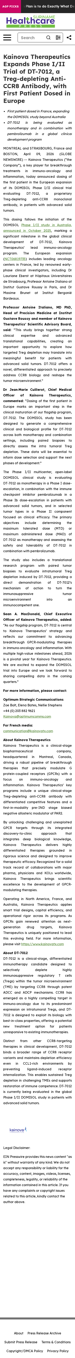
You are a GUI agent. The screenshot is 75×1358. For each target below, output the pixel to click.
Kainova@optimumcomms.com (27, 716)
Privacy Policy (58, 1351)
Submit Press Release (20, 1342)
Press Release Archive (44, 1333)
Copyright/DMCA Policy (24, 1351)
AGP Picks (10, 6)
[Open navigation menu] (7, 37)
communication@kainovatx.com (28, 731)
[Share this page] (69, 37)
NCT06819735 (15, 259)
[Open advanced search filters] (58, 37)
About (18, 1333)
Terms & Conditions (56, 1342)
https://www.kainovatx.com (42, 944)
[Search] (48, 37)
